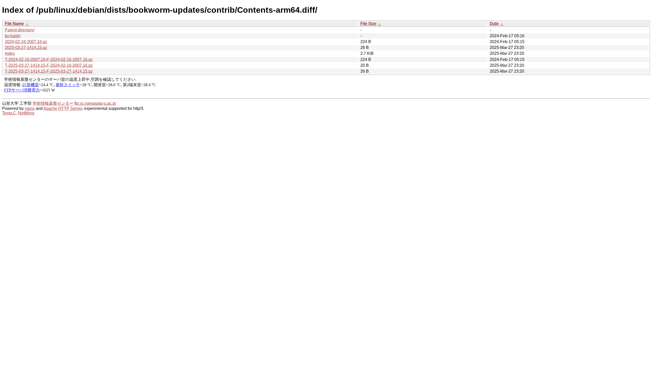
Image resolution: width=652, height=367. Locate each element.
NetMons (26, 113)
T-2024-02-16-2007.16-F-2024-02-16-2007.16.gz (49, 59)
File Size (368, 23)
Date (494, 23)
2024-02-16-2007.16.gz (26, 42)
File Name (14, 23)
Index (10, 53)
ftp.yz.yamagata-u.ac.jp (95, 103)
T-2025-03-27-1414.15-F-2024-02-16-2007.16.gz (49, 65)
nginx (30, 108)
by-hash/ (12, 36)
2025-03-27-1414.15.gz (26, 47)
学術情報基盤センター (53, 103)
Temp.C (9, 113)
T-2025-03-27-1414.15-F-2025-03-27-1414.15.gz (49, 71)
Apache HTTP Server (62, 108)
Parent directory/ (19, 30)
